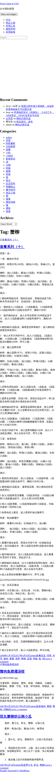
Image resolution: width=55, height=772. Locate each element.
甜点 (8, 180)
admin (33, 655)
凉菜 (8, 140)
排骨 (49, 655)
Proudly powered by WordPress (14, 770)
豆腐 (29, 658)
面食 (8, 211)
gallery (9, 137)
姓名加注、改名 (24, 121)
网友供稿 (10, 202)
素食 (8, 199)
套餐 (8, 149)
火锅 (8, 165)
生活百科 (10, 183)
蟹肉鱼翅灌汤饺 (12, 671)
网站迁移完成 (23, 118)
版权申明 (10, 29)
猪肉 (6, 658)
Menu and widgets (9, 14)
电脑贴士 (10, 186)
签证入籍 (10, 22)
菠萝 (17, 658)
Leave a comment (19, 709)
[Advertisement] (27, 66)
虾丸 (36, 765)
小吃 (8, 152)
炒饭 (8, 168)
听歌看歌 (10, 143)
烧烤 (8, 171)
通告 (8, 208)
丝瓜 (43, 655)
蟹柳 (23, 658)
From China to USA (9, 3)
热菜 (8, 174)
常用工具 (10, 26)
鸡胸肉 (7, 709)
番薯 (11, 658)
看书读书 (10, 189)
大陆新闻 (10, 146)
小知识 (9, 155)
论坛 (8, 19)
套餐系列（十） (12, 247)
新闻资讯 (10, 159)
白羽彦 (9, 118)
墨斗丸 (29, 765)
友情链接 (10, 32)
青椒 (35, 658)
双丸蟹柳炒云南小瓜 (16, 716)
